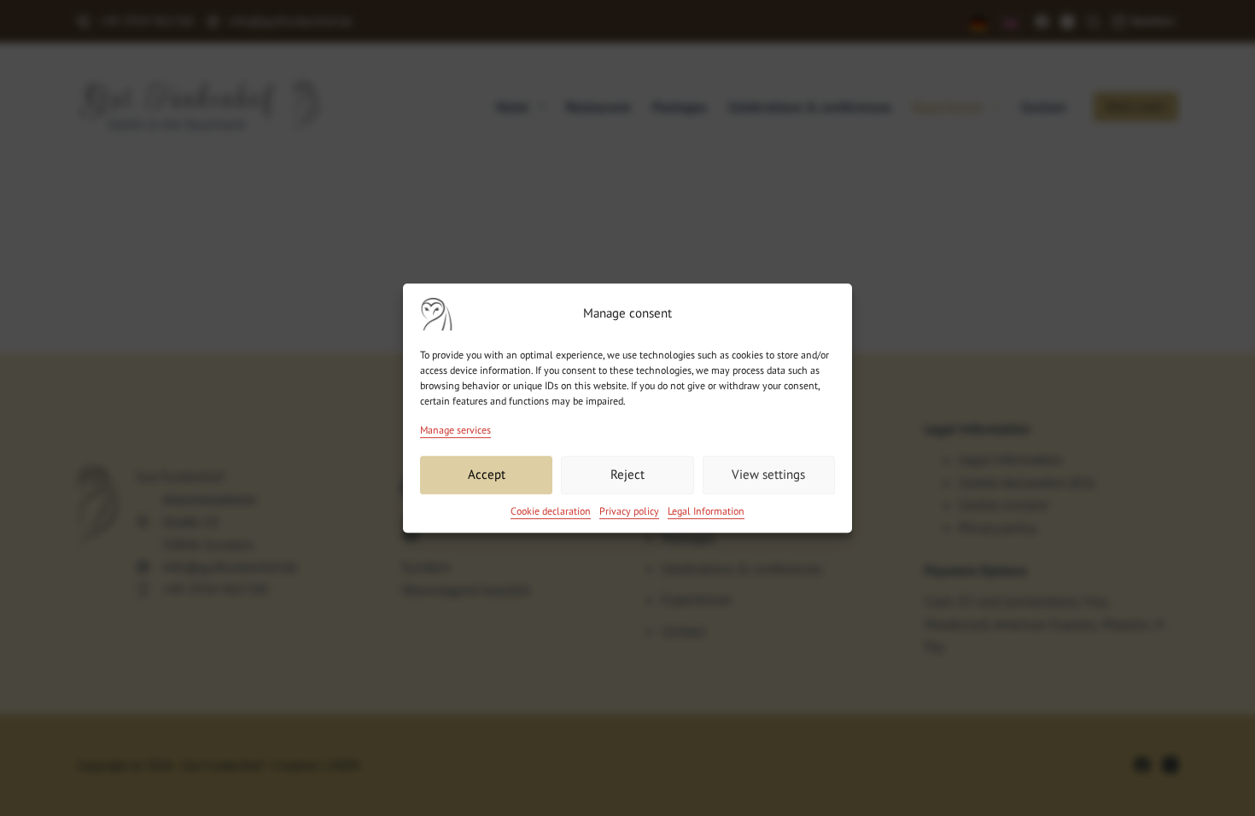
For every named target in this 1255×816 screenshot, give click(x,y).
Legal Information (706, 510)
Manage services (455, 429)
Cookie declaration (551, 510)
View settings (768, 475)
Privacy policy (629, 510)
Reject (627, 475)
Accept (486, 475)
